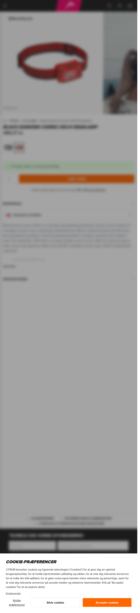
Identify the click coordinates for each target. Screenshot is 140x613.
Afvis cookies (55, 602)
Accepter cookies (107, 602)
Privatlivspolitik (13, 593)
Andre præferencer (17, 602)
